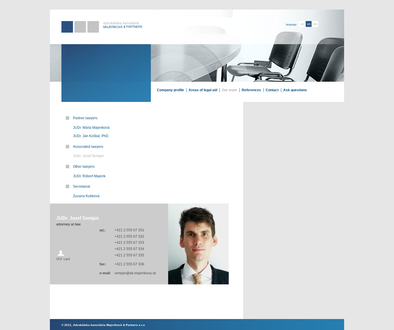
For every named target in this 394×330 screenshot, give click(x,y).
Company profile (170, 90)
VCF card (63, 259)
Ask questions (295, 90)
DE (315, 24)
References (251, 90)
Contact (272, 90)
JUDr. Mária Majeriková (91, 128)
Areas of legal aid (203, 90)
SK (302, 24)
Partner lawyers (85, 118)
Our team (229, 90)
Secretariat (81, 186)
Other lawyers (84, 167)
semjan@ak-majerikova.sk (135, 273)
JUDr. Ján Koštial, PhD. (91, 136)
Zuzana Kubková (86, 196)
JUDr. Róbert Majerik (89, 176)
